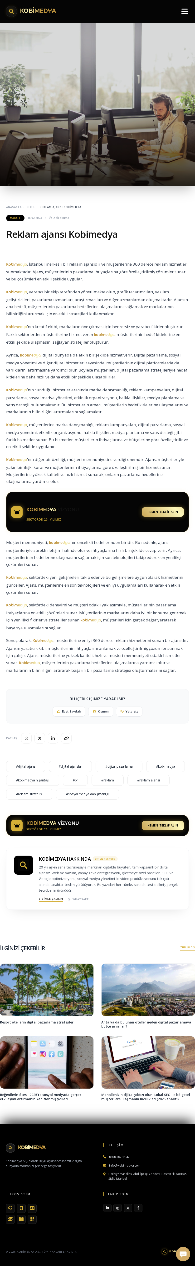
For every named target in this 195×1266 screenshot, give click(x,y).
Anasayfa (14, 207)
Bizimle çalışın (51, 898)
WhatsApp (81, 899)
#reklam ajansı (148, 780)
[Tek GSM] (21, 1208)
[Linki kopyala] (66, 738)
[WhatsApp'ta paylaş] (26, 738)
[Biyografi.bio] (32, 1208)
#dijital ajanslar (70, 766)
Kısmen (103, 711)
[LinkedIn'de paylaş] (53, 738)
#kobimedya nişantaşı (32, 780)
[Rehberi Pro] (21, 1219)
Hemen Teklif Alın (163, 512)
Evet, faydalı (71, 711)
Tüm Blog (187, 947)
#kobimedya (165, 766)
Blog (31, 207)
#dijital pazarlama (119, 766)
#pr (75, 780)
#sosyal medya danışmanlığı (87, 794)
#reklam (107, 780)
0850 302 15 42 (119, 1157)
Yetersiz (132, 711)
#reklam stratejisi (29, 794)
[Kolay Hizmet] (10, 1219)
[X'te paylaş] (39, 738)
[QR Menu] (32, 1219)
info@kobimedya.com (125, 1165)
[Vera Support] (10, 1208)
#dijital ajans (25, 766)
